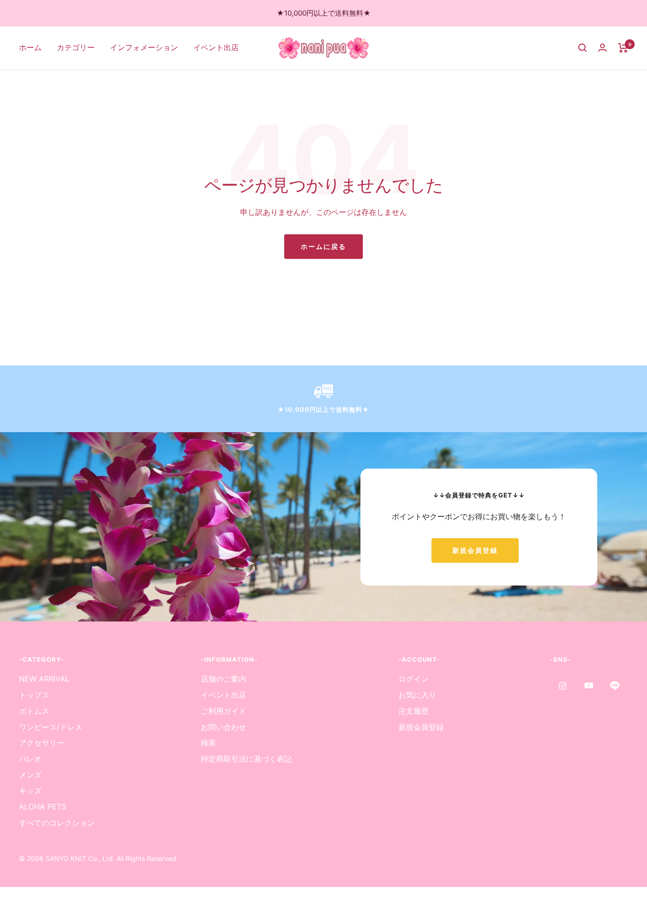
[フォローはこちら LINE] (615, 686)
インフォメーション (144, 47)
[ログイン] (602, 48)
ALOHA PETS (42, 806)
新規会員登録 (475, 550)
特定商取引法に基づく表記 (246, 758)
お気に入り (417, 695)
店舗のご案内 (223, 678)
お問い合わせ (223, 727)
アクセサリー (41, 742)
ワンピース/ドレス (50, 727)
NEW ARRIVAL (44, 678)
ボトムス (34, 711)
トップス (34, 695)
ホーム (30, 47)
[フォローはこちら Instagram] (563, 686)
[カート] (623, 48)
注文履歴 (413, 711)
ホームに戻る (323, 246)
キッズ (30, 790)
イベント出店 (216, 47)
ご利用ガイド (223, 711)
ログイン (413, 678)
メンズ (30, 775)
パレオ (30, 758)
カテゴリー (76, 47)
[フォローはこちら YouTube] (589, 686)
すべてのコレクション (57, 822)
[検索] (582, 48)
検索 (208, 742)
